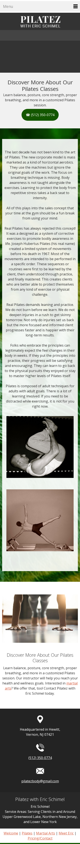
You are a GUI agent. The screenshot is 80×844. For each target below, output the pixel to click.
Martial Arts (45, 833)
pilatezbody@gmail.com (40, 781)
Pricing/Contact (40, 838)
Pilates (27, 833)
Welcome (11, 833)
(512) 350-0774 (40, 757)
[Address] (44, 35)
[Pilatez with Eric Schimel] (40, 21)
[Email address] (36, 35)
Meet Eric (66, 833)
